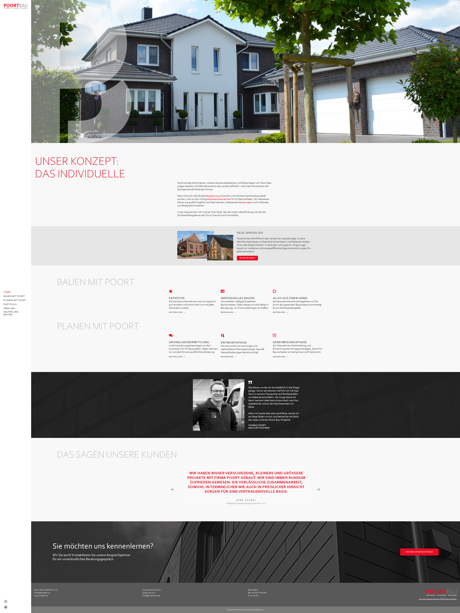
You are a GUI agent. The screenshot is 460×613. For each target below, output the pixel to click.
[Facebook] (6, 607)
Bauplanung (212, 196)
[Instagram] (6, 601)
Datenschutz (260, 610)
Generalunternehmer (219, 199)
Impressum (250, 610)
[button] (33, 71)
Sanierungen (245, 202)
